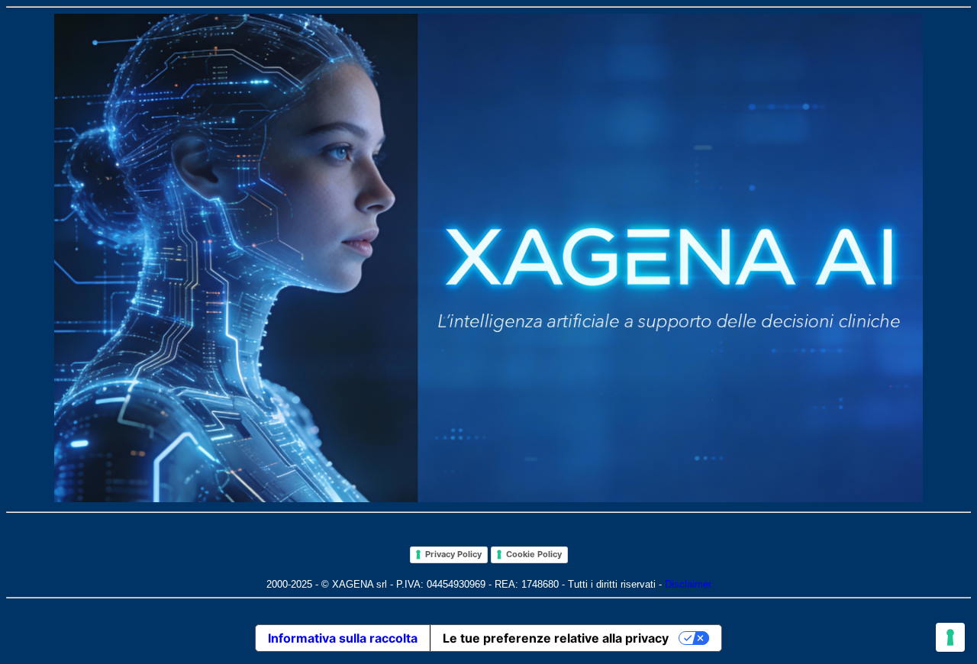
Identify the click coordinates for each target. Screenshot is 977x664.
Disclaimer (688, 584)
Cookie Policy (534, 554)
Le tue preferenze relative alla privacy (556, 638)
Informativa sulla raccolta (343, 638)
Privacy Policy (453, 554)
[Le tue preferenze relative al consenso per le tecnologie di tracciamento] (950, 637)
